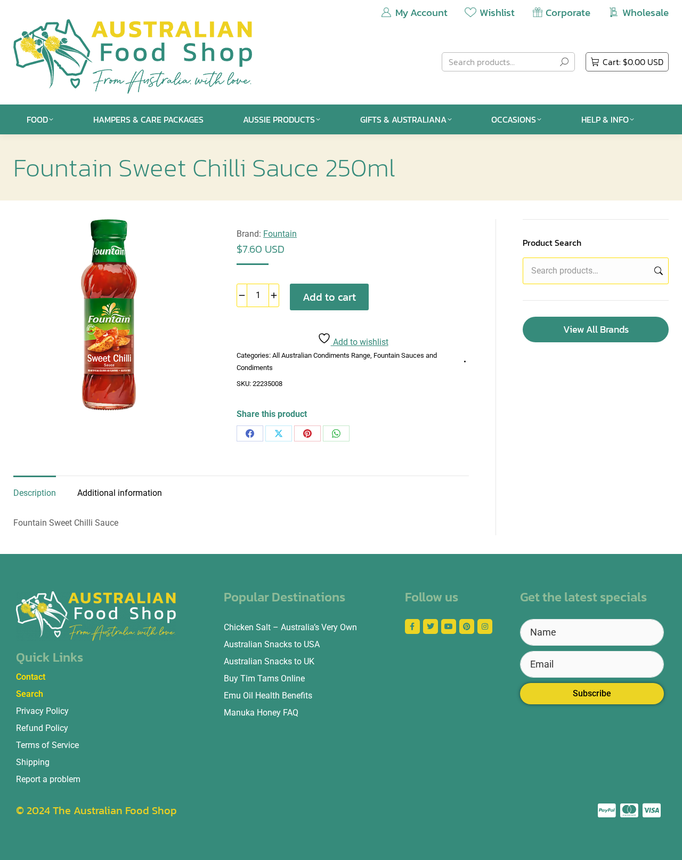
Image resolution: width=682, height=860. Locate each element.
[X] (278, 433)
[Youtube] (448, 626)
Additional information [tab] (119, 493)
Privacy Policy (42, 711)
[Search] (564, 61)
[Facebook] (250, 433)
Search (657, 271)
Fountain (280, 234)
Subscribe (592, 693)
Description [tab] (34, 493)
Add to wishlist (359, 342)
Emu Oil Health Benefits (268, 695)
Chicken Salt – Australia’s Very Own (290, 627)
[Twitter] (430, 626)
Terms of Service (47, 745)
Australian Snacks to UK (269, 661)
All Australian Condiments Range (321, 355)
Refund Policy (42, 728)
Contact (30, 677)
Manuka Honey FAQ (261, 713)
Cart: (633, 62)
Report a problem (48, 779)
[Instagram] (484, 626)
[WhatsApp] (336, 433)
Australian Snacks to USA (272, 644)
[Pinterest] (307, 433)
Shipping (33, 762)
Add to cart (329, 297)
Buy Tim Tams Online (264, 678)
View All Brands (596, 329)
